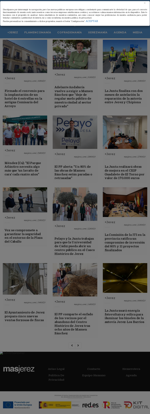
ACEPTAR (92, 21)
